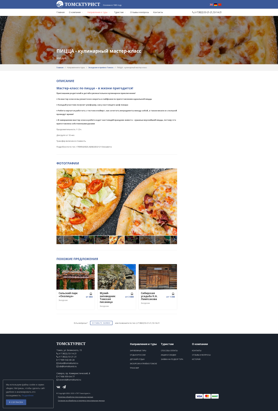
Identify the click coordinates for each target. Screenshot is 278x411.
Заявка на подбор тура (172, 359)
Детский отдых (137, 359)
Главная (60, 12)
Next (174, 202)
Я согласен (16, 402)
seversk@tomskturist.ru (70, 379)
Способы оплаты (169, 350)
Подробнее (27, 395)
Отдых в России (138, 355)
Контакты (158, 12)
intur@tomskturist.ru (68, 363)
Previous (59, 202)
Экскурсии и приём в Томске (101, 67)
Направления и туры (97, 12)
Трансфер (134, 368)
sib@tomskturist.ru (68, 366)
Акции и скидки (168, 355)
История (196, 359)
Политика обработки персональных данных (75, 397)
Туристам (119, 12)
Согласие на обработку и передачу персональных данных (81, 400)
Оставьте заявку (101, 323)
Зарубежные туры (138, 350)
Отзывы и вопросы (139, 12)
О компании (75, 12)
